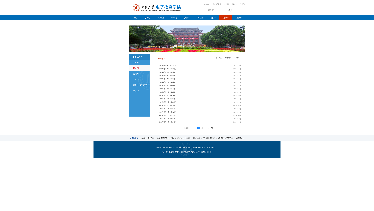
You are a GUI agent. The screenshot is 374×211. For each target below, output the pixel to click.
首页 (135, 18)
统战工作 (135, 23)
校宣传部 (188, 138)
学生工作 (239, 18)
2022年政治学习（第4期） (167, 89)
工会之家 (136, 79)
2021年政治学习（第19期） (168, 105)
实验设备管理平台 (161, 138)
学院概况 (148, 18)
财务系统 (151, 138)
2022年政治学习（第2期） (167, 95)
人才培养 (174, 18)
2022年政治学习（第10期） (168, 69)
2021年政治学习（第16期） (168, 115)
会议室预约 (239, 138)
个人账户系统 (217, 4)
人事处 (172, 138)
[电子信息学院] (156, 7)
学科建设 (187, 18)
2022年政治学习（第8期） (167, 75)
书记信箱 (234, 4)
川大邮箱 (143, 138)
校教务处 (179, 138)
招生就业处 (196, 138)
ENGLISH (207, 4)
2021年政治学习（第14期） (168, 122)
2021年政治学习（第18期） (168, 109)
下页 (212, 128)
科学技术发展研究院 (209, 138)
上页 (186, 128)
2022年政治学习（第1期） (167, 99)
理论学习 (136, 68)
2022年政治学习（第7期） (167, 79)
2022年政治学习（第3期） (167, 92)
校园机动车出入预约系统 (225, 138)
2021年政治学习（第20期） (168, 102)
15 (208, 128)
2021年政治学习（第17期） (168, 112)
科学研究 (200, 18)
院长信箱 (242, 4)
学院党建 (136, 62)
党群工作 (226, 18)
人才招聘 (226, 4)
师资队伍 (161, 18)
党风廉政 (136, 74)
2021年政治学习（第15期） (168, 119)
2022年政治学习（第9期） (167, 72)
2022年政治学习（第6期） (167, 82)
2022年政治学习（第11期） (168, 65)
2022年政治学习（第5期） (167, 85)
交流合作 (213, 18)
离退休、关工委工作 (140, 85)
